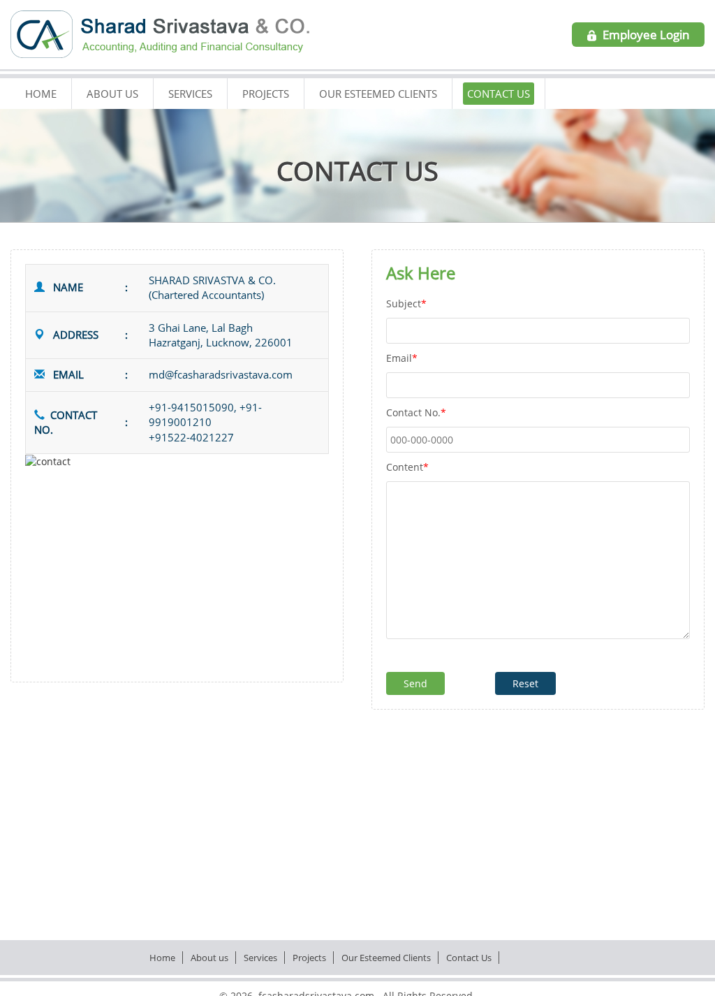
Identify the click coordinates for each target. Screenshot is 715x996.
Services (190, 94)
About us (112, 94)
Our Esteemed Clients (378, 94)
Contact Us (498, 94)
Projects (265, 94)
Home (41, 94)
